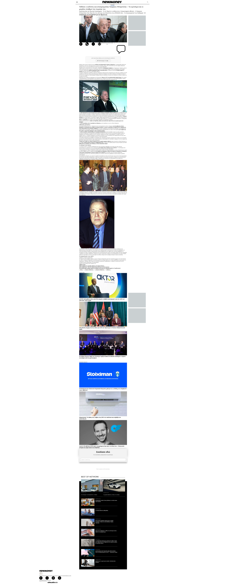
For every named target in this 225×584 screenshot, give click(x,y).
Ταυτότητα (64, 575)
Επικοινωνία (68, 575)
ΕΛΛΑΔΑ (112, 5)
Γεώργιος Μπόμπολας (110, 64)
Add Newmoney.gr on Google (102, 60)
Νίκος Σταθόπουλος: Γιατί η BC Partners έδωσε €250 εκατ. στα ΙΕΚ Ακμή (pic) (94, 267)
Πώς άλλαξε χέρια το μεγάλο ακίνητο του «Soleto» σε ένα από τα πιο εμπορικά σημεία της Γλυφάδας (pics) (99, 268)
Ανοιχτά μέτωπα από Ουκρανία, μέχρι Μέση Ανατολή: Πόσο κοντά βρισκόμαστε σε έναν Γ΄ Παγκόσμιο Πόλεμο (106, 551)
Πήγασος (108, 269)
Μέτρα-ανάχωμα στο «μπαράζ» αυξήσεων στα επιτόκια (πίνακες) (91, 265)
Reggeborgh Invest (99, 142)
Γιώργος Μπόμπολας (89, 269)
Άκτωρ (81, 269)
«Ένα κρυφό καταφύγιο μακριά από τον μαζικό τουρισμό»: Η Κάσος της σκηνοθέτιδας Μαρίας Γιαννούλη (104, 522)
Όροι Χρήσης (41, 575)
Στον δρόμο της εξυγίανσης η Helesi (89, 494)
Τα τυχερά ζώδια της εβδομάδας (101, 510)
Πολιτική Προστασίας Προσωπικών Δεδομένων (53, 575)
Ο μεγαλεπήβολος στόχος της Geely (111, 494)
